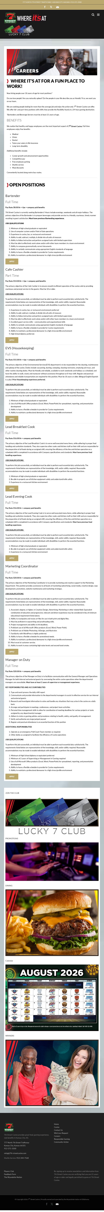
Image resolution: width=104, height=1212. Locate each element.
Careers (57, 1136)
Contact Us (58, 1130)
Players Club (9, 1171)
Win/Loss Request (61, 1133)
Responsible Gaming (62, 1139)
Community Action (61, 1142)
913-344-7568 (23, 1158)
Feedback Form (10, 1174)
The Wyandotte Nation (13, 1177)
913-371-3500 (10, 1148)
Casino (56, 1127)
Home (56, 1124)
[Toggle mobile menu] (98, 14)
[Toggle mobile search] (93, 14)
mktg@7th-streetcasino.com (15, 1153)
